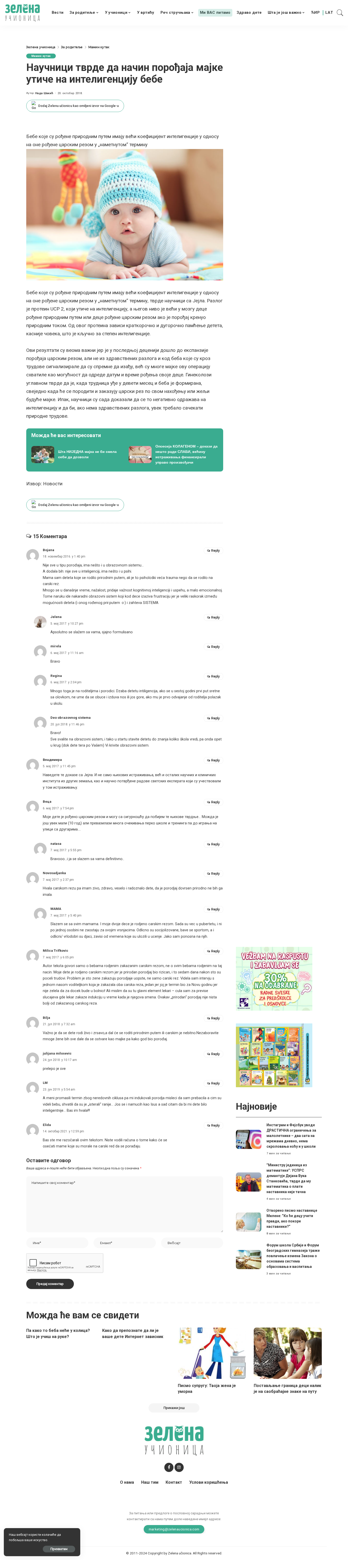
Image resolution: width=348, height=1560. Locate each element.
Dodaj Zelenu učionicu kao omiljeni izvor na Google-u (78, 106)
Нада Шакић (44, 93)
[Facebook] (168, 1467)
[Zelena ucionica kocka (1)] (274, 978)
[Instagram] (179, 1467)
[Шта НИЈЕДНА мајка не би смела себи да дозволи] (76, 454)
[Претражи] (340, 13)
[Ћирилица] (315, 13)
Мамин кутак (41, 56)
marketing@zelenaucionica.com (174, 1529)
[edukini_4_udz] (274, 1055)
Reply (215, 550)
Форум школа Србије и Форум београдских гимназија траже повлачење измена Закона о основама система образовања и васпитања (293, 1256)
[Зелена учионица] (22, 13)
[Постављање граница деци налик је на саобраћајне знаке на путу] (288, 1353)
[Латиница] (329, 13)
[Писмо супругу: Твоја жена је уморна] (212, 1353)
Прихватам (59, 1549)
